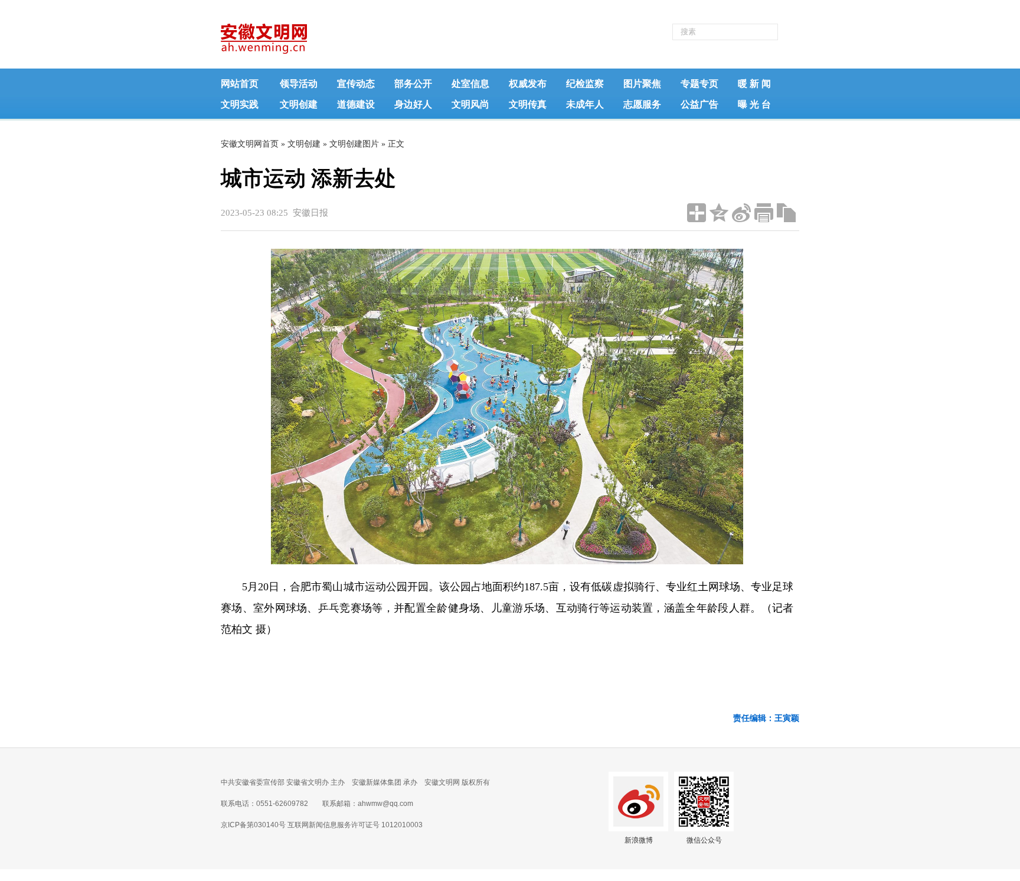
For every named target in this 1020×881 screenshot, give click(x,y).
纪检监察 (585, 84)
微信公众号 (704, 840)
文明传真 (528, 104)
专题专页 (699, 84)
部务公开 (413, 84)
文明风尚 (470, 104)
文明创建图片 (354, 143)
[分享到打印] (763, 212)
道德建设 (356, 104)
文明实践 (240, 104)
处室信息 (470, 84)
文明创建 (299, 104)
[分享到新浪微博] (741, 212)
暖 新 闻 (754, 84)
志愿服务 (642, 104)
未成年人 (585, 104)
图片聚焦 (642, 84)
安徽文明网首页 (250, 143)
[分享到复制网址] (786, 212)
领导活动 (299, 84)
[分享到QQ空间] (719, 212)
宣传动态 (356, 84)
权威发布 (528, 84)
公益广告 (699, 104)
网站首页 (240, 84)
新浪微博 (639, 840)
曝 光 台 (754, 104)
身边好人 (413, 104)
